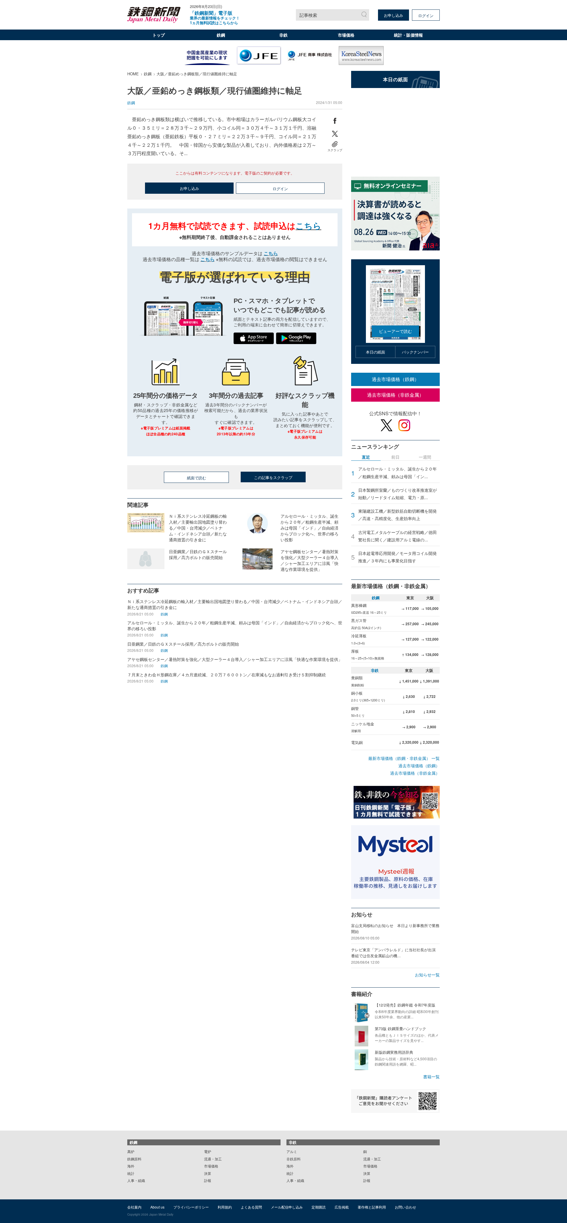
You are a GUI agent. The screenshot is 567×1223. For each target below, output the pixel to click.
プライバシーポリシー (191, 1207)
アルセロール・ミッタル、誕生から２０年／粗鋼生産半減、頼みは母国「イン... (397, 472)
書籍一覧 (431, 1076)
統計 (130, 1173)
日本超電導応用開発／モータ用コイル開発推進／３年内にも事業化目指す (397, 557)
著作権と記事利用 (372, 1207)
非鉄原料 (293, 1158)
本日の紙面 (375, 352)
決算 (207, 1173)
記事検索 (308, 15)
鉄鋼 (221, 35)
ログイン (426, 15)
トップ (158, 35)
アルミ (291, 1151)
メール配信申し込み (287, 1207)
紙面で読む (196, 478)
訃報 (207, 1180)
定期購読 (319, 1207)
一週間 (425, 457)
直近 (366, 457)
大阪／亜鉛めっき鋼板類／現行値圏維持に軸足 (197, 73)
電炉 (207, 1151)
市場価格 (346, 35)
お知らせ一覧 (427, 975)
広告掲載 (342, 1207)
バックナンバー (415, 352)
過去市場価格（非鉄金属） (395, 394)
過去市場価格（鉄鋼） (395, 379)
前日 (395, 457)
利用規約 (225, 1207)
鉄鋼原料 (134, 1158)
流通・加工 (213, 1158)
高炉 (130, 1151)
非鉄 (283, 35)
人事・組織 (136, 1180)
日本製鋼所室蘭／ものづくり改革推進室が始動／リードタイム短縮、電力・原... (397, 493)
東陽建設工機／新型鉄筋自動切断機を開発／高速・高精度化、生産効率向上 (397, 514)
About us (157, 1207)
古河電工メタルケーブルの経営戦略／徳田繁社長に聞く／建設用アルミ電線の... (397, 536)
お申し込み (393, 15)
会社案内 (134, 1207)
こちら (308, 225)
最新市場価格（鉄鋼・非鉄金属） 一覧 (404, 758)
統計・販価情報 (408, 35)
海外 (130, 1165)
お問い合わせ (405, 1207)
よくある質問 (251, 1207)
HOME (133, 73)
